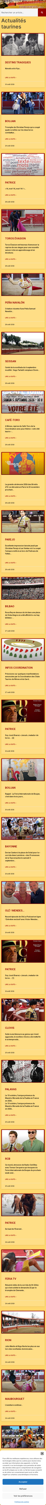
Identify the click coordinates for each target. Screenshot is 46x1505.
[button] (42, 1453)
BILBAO (9, 606)
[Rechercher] (42, 12)
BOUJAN (10, 121)
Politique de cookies (22, 1502)
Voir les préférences (23, 1496)
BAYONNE (11, 846)
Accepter (23, 1482)
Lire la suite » (10, 78)
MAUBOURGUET (15, 1398)
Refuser (23, 1489)
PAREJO (10, 539)
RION (8, 1340)
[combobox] (19, 12)
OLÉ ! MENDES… (14, 910)
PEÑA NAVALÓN (14, 302)
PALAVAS (10, 1089)
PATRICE (10, 182)
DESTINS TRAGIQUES (18, 62)
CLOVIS (9, 1027)
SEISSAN (10, 361)
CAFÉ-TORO (12, 420)
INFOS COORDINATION (19, 667)
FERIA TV (10, 1278)
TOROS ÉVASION (15, 238)
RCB (7, 1158)
